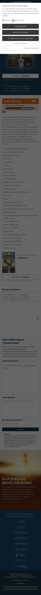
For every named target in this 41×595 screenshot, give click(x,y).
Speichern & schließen (20, 32)
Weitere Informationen (20, 43)
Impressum (26, 48)
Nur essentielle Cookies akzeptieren (20, 38)
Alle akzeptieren (20, 26)
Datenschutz (35, 48)
